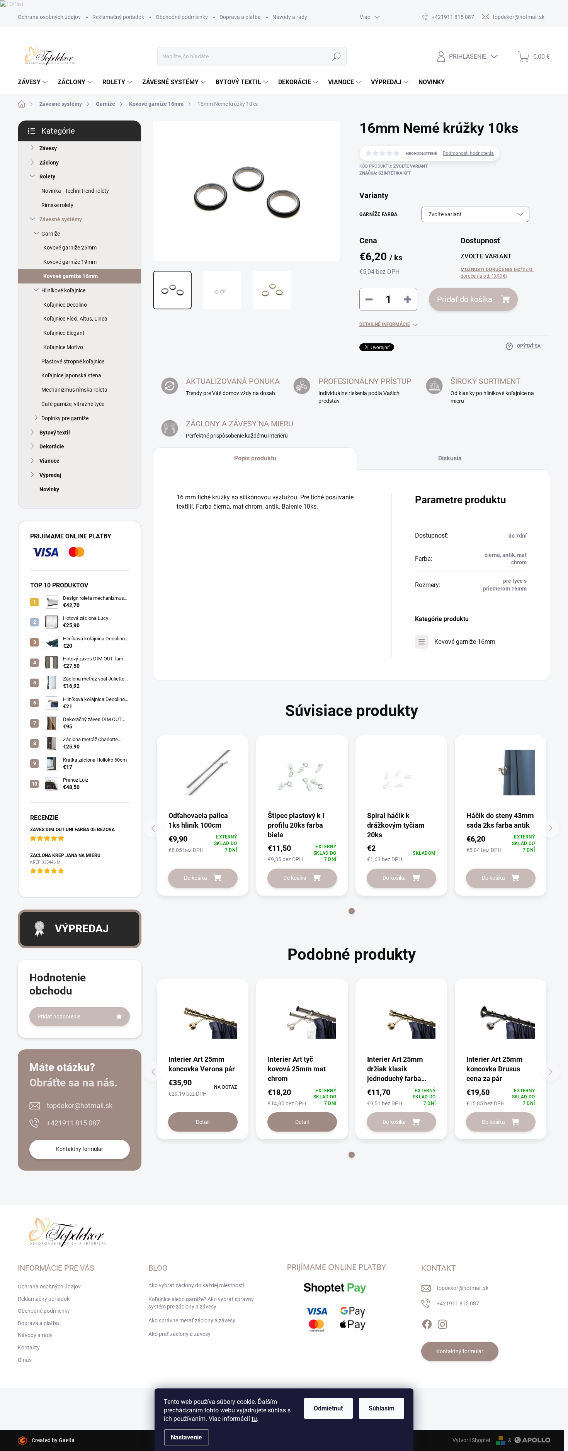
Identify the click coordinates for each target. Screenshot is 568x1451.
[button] (351, 911)
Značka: (385, 173)
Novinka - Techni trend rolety (75, 191)
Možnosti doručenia (497, 273)
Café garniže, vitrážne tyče (72, 404)
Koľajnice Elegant (64, 333)
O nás (25, 1360)
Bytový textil (54, 432)
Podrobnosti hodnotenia (468, 153)
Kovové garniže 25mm (70, 247)
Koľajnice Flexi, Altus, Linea (75, 319)
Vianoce (49, 461)
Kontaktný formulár (79, 1149)
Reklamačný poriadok (118, 17)
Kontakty (29, 1347)
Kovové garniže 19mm (70, 262)
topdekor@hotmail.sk (79, 1105)
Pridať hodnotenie (58, 1016)
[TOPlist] (12, 3)
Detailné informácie (384, 324)
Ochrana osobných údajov (49, 17)
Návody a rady (289, 17)
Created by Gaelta (53, 1440)
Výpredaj (50, 475)
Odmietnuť (328, 1408)
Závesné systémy (60, 219)
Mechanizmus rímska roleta (74, 390)
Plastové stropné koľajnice (72, 361)
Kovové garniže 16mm (70, 276)
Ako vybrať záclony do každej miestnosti (196, 1285)
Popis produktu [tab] (255, 458)
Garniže (50, 234)
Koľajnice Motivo (63, 347)
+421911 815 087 (73, 1123)
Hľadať (336, 56)
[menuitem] (34, 82)
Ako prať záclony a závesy (179, 1334)
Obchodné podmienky (182, 17)
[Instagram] (442, 1323)
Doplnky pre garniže (64, 418)
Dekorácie (51, 446)
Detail (202, 1122)
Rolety (47, 176)
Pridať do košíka (464, 299)
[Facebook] (427, 1323)
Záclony (49, 163)
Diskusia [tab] (450, 458)
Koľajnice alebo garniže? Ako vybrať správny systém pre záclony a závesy (201, 1303)
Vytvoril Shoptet (471, 1440)
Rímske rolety (57, 205)
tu (254, 1418)
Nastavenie (186, 1437)
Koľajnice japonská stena (71, 375)
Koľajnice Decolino (65, 305)
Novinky (49, 489)
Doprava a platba (240, 17)
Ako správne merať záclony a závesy (191, 1320)
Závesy (48, 148)
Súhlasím (382, 1408)
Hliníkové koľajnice (63, 290)
